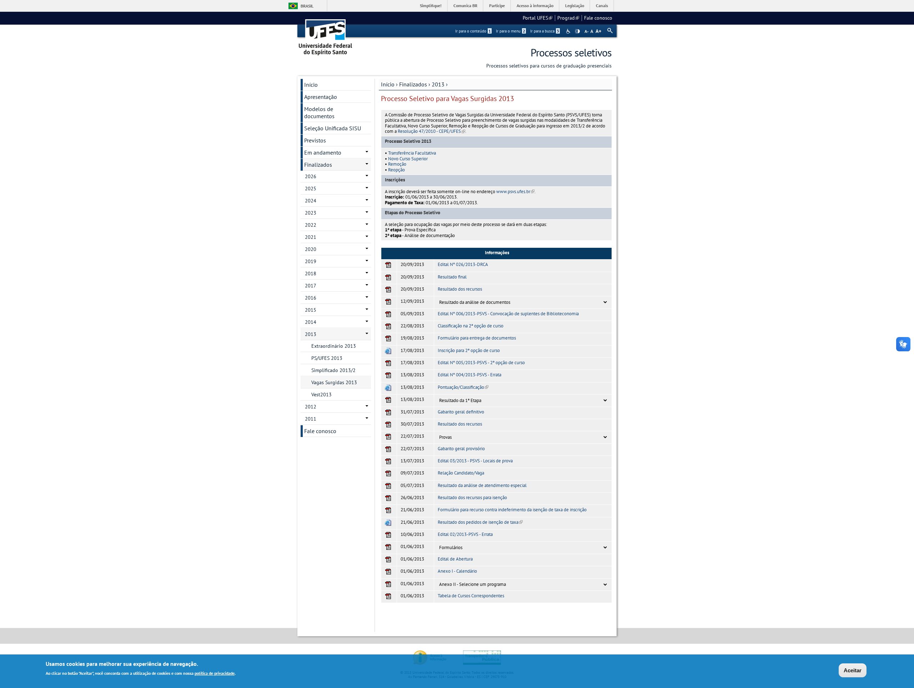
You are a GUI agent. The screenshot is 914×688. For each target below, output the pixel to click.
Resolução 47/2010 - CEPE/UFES (431, 131)
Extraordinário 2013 (333, 346)
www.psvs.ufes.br (515, 192)
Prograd (568, 18)
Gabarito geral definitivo (461, 412)
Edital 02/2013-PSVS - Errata (465, 534)
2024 (310, 200)
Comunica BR (465, 5)
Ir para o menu (510, 31)
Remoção (397, 164)
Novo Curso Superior (408, 159)
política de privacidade (215, 673)
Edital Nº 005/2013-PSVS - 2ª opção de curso (481, 363)
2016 (310, 298)
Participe (497, 5)
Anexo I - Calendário (457, 571)
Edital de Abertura (455, 559)
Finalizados (413, 84)
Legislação (574, 5)
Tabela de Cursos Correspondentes (471, 596)
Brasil (307, 6)
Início (388, 84)
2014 (310, 322)
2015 (310, 310)
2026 (310, 176)
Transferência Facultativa (412, 153)
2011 (310, 419)
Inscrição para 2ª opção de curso (469, 350)
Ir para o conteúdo (473, 31)
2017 (310, 285)
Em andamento (322, 152)
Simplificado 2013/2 (333, 370)
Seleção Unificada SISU (332, 128)
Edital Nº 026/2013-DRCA (463, 264)
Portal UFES (537, 18)
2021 (310, 237)
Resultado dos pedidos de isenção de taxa (480, 522)
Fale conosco (598, 18)
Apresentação (320, 96)
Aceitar (853, 670)
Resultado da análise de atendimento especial (482, 485)
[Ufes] (325, 34)
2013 (438, 84)
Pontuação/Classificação (463, 387)
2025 (310, 188)
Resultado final (452, 277)
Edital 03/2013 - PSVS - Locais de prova (475, 461)
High (577, 31)
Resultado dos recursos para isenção (472, 497)
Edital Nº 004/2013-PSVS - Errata (469, 375)
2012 (310, 406)
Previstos (315, 140)
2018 (310, 273)
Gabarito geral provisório (461, 449)
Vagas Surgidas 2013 (334, 382)
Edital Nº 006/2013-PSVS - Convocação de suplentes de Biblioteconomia (508, 314)
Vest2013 (321, 394)
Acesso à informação (535, 5)
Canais (602, 5)
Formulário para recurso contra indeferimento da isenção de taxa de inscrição (512, 510)
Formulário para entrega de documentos (477, 338)
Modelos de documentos (319, 112)
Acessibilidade (569, 31)
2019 (310, 261)
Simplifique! (431, 5)
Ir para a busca (544, 31)
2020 (310, 249)
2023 (310, 213)
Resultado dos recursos (460, 289)
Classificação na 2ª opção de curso (470, 326)
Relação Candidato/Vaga (461, 473)
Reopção (396, 170)
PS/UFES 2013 (326, 358)
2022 (310, 225)
